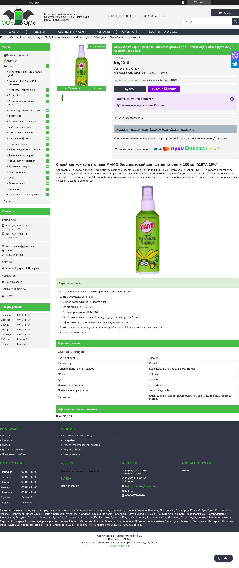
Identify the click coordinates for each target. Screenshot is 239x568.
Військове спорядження (21, 89)
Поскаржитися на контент (113, 542)
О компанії (129, 31)
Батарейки (14, 95)
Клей (11, 177)
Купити (129, 89)
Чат (226, 558)
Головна (13, 31)
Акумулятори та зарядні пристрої (81, 444)
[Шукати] (235, 21)
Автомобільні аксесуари (22, 121)
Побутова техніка (72, 449)
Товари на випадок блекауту (79, 435)
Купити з (157, 89)
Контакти (103, 31)
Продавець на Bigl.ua (119, 539)
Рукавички (14, 189)
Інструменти (15, 115)
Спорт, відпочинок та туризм (24, 110)
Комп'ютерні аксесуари (21, 132)
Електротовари (16, 183)
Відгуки (40, 31)
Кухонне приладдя (19, 166)
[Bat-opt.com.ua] (18, 25)
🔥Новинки (10, 60)
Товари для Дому (18, 138)
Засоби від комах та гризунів (24, 149)
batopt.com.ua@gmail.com (20, 246)
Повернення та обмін (71, 31)
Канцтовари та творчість (22, 155)
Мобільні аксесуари (19, 127)
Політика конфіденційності (142, 542)
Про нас (6, 435)
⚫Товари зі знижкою (16, 55)
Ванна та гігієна (17, 172)
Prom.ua (137, 536)
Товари (8, 66)
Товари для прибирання (21, 160)
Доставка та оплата (163, 31)
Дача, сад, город (17, 144)
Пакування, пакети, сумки (23, 194)
